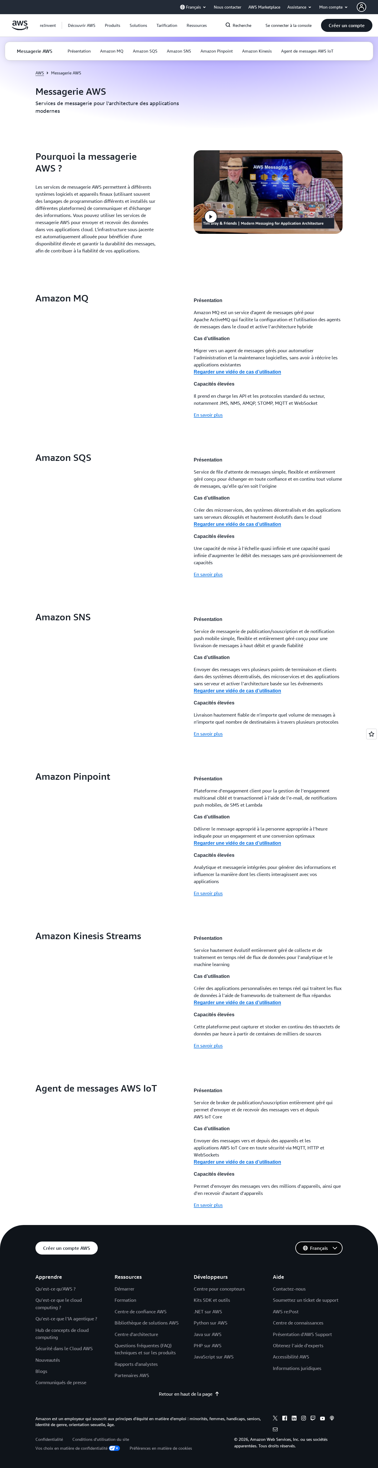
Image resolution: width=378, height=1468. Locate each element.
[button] (81, 25)
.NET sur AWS (208, 1311)
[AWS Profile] (361, 7)
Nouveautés (47, 1360)
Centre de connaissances (298, 1323)
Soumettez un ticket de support (305, 1300)
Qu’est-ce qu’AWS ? (55, 1289)
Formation (125, 1300)
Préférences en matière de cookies (161, 1448)
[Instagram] (303, 1419)
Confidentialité (49, 1439)
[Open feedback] (371, 734)
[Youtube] (322, 1419)
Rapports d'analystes (136, 1364)
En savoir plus (208, 415)
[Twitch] (313, 1419)
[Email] (275, 1430)
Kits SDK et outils (212, 1300)
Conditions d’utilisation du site (100, 1439)
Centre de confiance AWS (141, 1311)
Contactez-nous (289, 1289)
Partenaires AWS (132, 1375)
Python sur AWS (210, 1323)
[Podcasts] (332, 1419)
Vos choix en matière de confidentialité (71, 1448)
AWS (39, 72)
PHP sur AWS (207, 1345)
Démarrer (124, 1289)
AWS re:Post (286, 1311)
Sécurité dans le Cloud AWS (64, 1348)
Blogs (41, 1371)
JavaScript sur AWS (214, 1357)
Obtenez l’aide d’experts (298, 1345)
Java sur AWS (207, 1334)
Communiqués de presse (60, 1382)
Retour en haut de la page (185, 1394)
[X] (275, 1419)
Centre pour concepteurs (219, 1289)
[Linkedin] (294, 1419)
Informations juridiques (297, 1368)
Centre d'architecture (136, 1334)
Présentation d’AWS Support (302, 1334)
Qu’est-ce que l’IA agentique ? (66, 1319)
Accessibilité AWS (291, 1357)
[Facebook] (284, 1419)
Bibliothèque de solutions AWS (147, 1323)
